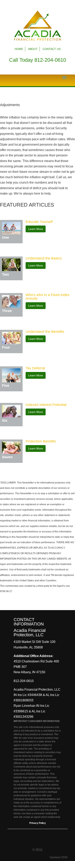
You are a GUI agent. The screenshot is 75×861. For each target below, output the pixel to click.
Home (19, 49)
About (33, 49)
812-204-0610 (24, 681)
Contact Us (52, 49)
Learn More (35, 229)
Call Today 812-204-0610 (37, 60)
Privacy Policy (37, 823)
